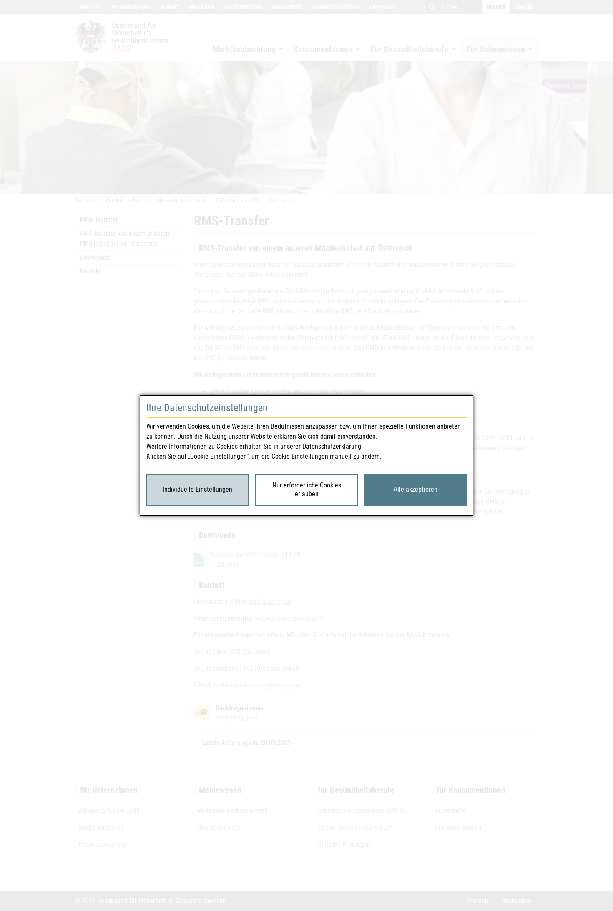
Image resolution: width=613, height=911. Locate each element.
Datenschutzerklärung (331, 446)
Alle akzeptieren (415, 489)
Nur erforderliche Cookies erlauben (306, 489)
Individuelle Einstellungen (197, 489)
